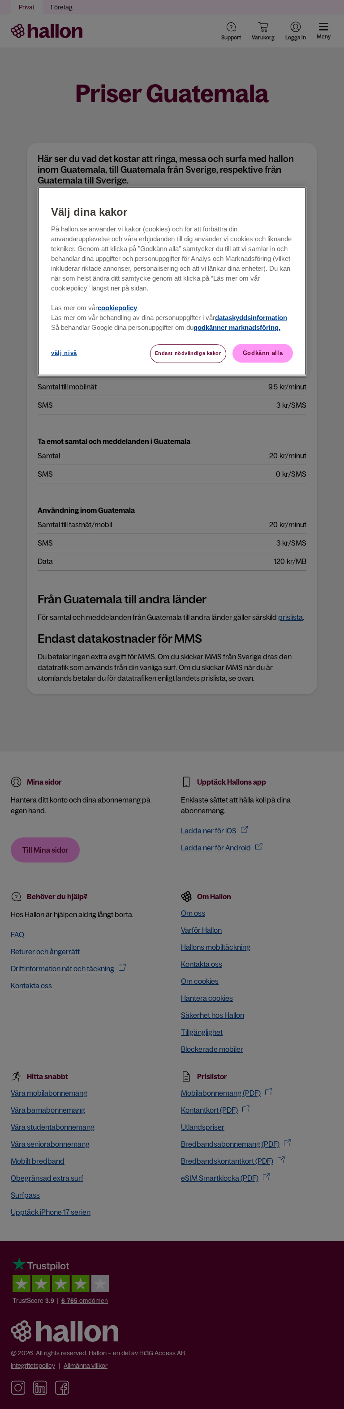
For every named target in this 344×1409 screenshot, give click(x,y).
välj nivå (64, 353)
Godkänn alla (263, 353)
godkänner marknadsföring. (237, 327)
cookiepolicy (117, 308)
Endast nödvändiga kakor (188, 353)
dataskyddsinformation (251, 317)
